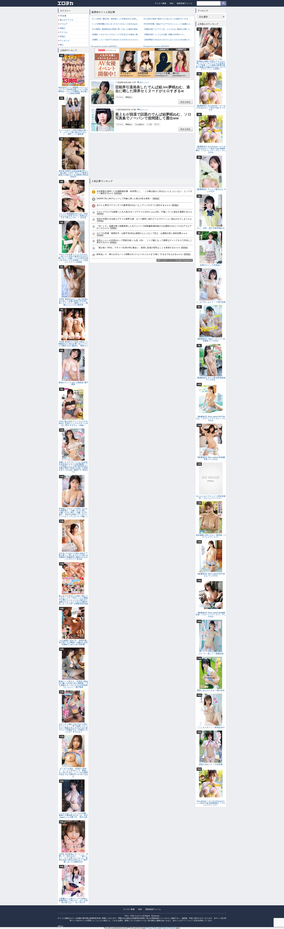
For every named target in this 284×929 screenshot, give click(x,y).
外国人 (63, 36)
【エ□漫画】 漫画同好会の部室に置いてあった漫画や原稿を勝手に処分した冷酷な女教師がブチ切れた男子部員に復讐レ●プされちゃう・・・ (115, 29)
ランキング (65, 40)
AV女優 (63, 16)
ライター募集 (160, 3)
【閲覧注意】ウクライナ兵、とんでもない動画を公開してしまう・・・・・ (168, 29)
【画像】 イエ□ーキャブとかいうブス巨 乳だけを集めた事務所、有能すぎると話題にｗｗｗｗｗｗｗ (115, 34)
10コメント (144, 82)
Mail (171, 3)
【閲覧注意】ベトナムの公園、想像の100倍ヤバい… (165, 34)
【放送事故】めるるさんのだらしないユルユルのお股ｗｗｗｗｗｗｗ (168, 40)
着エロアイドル (66, 20)
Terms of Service (168, 928)
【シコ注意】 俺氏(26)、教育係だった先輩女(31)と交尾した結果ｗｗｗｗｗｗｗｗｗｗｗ (115, 19)
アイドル (119, 97)
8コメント (143, 110)
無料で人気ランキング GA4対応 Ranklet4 (173, 260)
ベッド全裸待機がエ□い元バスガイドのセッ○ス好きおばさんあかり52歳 (115, 24)
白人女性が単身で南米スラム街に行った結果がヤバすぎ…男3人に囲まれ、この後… (168, 19)
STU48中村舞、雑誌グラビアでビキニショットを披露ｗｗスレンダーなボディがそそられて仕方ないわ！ (168, 24)
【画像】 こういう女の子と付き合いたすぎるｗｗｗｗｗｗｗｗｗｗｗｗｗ (115, 40)
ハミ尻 (149, 124)
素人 (62, 45)
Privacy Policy (152, 928)
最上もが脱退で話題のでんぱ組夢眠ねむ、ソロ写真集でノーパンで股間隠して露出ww (153, 116)
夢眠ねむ (129, 97)
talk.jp (60, 926)
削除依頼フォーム (184, 3)
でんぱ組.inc (139, 124)
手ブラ (156, 124)
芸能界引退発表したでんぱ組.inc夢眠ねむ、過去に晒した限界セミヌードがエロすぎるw (152, 89)
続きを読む (185, 102)
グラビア (64, 24)
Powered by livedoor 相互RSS (104, 46)
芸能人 (63, 28)
